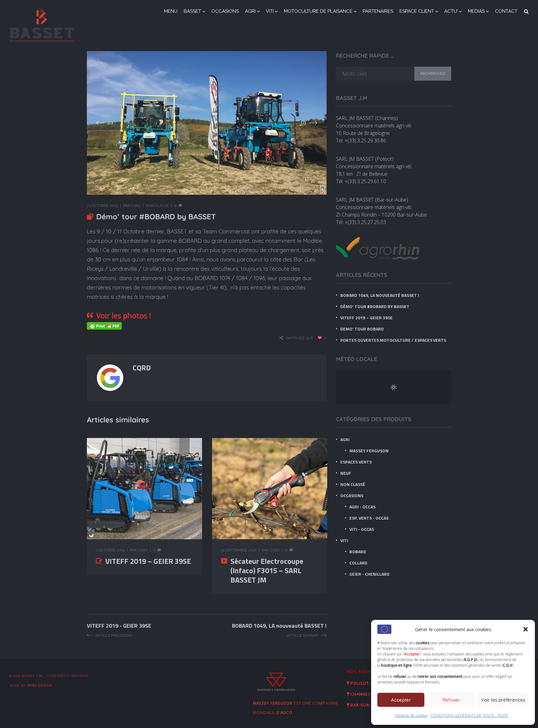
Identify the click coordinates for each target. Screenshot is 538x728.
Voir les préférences (503, 700)
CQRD (136, 205)
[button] (525, 629)
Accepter (401, 700)
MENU (170, 11)
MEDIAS (476, 11)
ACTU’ (451, 11)
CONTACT (506, 11)
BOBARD (357, 551)
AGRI (250, 11)
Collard (358, 562)
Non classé (157, 205)
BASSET (192, 11)
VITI (270, 11)
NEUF (345, 473)
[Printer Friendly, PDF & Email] (104, 325)
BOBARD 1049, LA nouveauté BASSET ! (379, 295)
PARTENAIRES (378, 11)
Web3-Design (39, 685)
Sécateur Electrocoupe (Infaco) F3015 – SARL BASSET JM (266, 570)
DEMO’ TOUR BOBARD (362, 329)
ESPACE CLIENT (416, 11)
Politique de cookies (411, 715)
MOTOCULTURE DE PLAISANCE (318, 11)
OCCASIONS (225, 11)
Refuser (451, 700)
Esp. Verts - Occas (369, 518)
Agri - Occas (362, 506)
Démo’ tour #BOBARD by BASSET (374, 306)
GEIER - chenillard (369, 574)
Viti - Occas (361, 529)
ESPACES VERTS (356, 462)
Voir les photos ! (123, 315)
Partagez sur (299, 338)
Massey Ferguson (369, 450)
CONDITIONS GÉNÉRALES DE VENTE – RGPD (469, 715)
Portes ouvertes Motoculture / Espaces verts (393, 340)
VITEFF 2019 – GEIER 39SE (148, 561)
